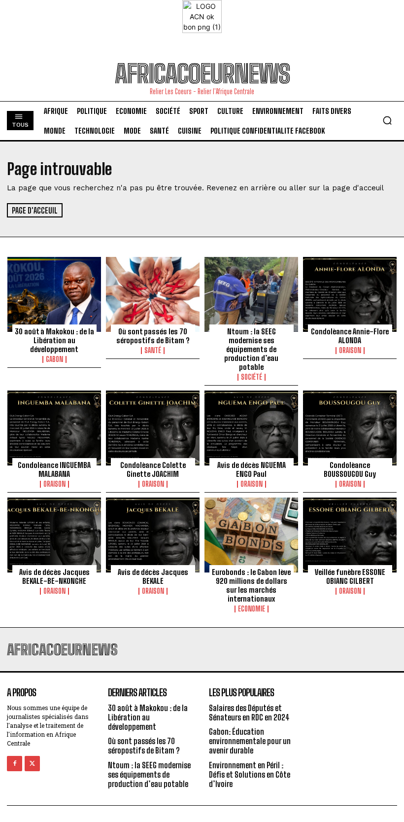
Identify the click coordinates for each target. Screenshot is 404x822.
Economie (251, 609)
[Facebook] (14, 763)
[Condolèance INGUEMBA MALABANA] (54, 428)
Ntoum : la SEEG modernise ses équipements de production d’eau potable (251, 349)
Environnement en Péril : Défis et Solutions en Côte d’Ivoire (249, 774)
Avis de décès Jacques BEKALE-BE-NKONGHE (54, 576)
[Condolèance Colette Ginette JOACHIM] (153, 428)
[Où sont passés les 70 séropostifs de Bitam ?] (153, 294)
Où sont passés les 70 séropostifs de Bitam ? (153, 336)
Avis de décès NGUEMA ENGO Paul (251, 469)
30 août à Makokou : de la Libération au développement (54, 340)
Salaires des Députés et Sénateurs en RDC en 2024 (249, 712)
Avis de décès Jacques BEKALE (153, 576)
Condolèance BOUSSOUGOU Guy (350, 469)
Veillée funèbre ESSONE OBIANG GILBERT (350, 576)
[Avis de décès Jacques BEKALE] (153, 535)
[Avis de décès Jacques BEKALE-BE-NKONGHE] (54, 535)
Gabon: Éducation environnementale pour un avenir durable (250, 741)
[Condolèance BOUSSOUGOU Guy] (350, 428)
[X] (32, 763)
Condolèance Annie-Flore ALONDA (350, 336)
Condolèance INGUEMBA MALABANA (54, 469)
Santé (152, 350)
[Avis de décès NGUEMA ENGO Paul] (251, 428)
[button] (387, 120)
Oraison (350, 350)
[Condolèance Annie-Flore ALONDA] (350, 294)
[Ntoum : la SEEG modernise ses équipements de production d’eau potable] (251, 294)
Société (251, 377)
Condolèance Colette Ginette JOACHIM (153, 469)
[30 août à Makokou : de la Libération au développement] (54, 294)
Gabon (54, 359)
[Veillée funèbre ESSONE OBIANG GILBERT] (350, 535)
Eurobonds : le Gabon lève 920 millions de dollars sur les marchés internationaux (251, 585)
